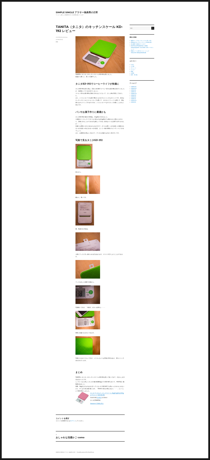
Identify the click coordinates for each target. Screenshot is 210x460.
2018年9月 (133, 95)
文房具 (132, 73)
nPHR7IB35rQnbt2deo (62, 37)
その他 (132, 66)
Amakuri (99, 397)
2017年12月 (133, 100)
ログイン (72, 421)
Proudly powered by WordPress (85, 452)
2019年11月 (133, 86)
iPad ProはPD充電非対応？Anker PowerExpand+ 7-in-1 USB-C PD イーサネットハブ (142, 47)
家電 (57, 41)
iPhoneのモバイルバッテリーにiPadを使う (141, 42)
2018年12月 (134, 93)
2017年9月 (133, 102)
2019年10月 (134, 88)
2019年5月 (133, 92)
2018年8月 (133, 97)
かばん (132, 64)
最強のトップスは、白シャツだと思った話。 (141, 40)
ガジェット (133, 68)
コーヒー (133, 69)
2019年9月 (133, 90)
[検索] (152, 28)
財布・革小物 (134, 75)
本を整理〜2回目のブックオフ (138, 44)
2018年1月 (133, 98)
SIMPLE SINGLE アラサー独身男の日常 (77, 12)
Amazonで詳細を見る (97, 403)
